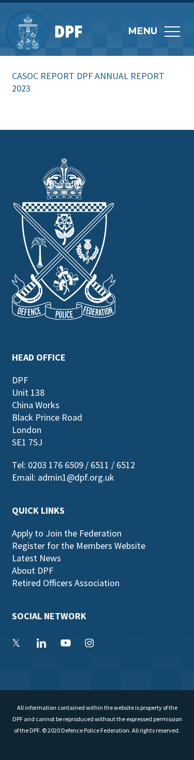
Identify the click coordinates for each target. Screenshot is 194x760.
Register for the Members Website (78, 546)
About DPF (32, 570)
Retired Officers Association (66, 583)
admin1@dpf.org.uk (76, 477)
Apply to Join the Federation (67, 533)
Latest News (36, 558)
